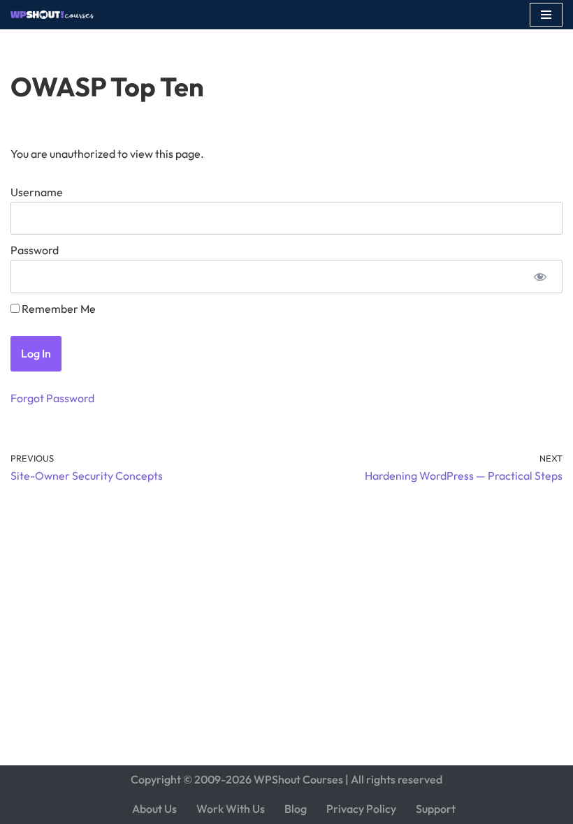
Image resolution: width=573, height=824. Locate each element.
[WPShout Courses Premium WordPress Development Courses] (52, 14)
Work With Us (230, 809)
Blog (295, 809)
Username (36, 192)
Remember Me (58, 309)
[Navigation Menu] (546, 15)
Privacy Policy (361, 809)
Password (34, 250)
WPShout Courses (298, 779)
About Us (154, 809)
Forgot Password (52, 398)
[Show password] (540, 276)
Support (436, 809)
